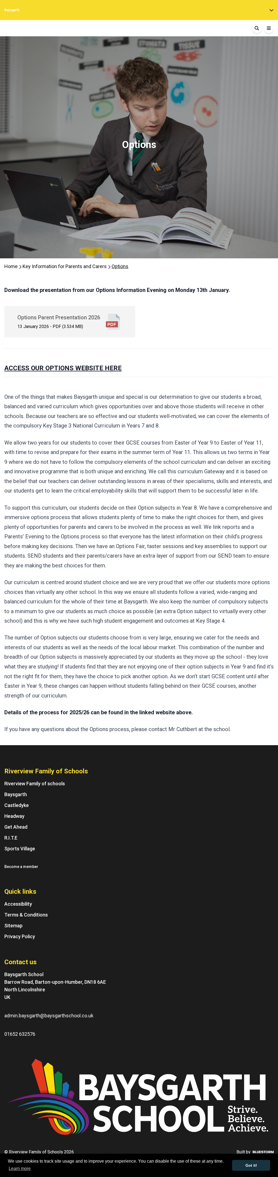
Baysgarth (12, 10)
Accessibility (18, 904)
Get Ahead (15, 827)
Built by (243, 1152)
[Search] (257, 28)
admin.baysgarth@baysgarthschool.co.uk (48, 1015)
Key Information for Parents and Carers (65, 266)
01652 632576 (19, 1034)
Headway (14, 816)
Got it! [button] (251, 1165)
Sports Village (19, 848)
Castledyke (16, 805)
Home (11, 266)
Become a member (21, 866)
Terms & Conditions (26, 915)
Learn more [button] (20, 1168)
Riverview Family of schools (34, 783)
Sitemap (13, 925)
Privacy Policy (19, 936)
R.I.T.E (10, 838)
